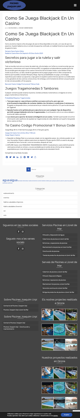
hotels (47, 180)
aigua (14, 180)
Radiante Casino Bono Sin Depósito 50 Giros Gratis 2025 (24, 53)
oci (5, 211)
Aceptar (66, 415)
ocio (5, 215)
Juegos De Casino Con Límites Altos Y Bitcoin (20, 133)
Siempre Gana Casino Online (14, 51)
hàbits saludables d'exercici (13, 206)
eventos (6, 198)
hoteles (43, 180)
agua (5, 180)
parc (50, 180)
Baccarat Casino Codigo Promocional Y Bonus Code (22, 84)
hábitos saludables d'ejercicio (13, 202)
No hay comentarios (26, 28)
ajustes (55, 416)
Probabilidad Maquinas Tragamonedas (17, 98)
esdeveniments (33, 180)
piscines (71, 180)
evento (39, 180)
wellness (4, 183)
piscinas (67, 180)
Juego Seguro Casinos (12, 135)
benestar (20, 180)
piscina (58, 180)
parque (54, 180)
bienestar (25, 180)
